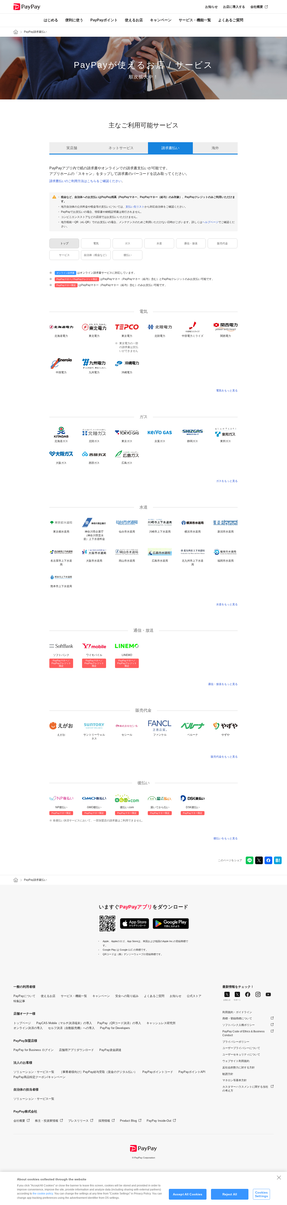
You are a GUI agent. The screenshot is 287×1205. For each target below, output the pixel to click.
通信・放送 (191, 243)
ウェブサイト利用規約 (235, 1061)
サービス (64, 255)
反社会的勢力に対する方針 (238, 1067)
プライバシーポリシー (235, 1041)
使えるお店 (134, 20)
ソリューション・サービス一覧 (33, 1072)
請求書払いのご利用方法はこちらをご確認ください (85, 181)
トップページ (22, 1023)
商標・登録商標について (237, 1018)
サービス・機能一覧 (195, 20)
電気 (96, 243)
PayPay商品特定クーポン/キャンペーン (39, 1077)
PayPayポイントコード (157, 1072)
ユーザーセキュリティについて (241, 1054)
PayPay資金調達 (110, 1050)
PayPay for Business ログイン (33, 1050)
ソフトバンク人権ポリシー (238, 1025)
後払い (128, 255)
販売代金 (222, 243)
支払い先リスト (135, 206)
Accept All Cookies (187, 1194)
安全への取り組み (127, 996)
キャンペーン (161, 20)
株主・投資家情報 (46, 1120)
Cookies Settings (261, 1194)
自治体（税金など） (96, 255)
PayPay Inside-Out (159, 1120)
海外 (215, 148)
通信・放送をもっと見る (223, 684)
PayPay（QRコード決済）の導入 (119, 1023)
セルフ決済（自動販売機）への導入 (71, 1028)
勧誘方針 (227, 1074)
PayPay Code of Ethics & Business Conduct (243, 1033)
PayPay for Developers (115, 1028)
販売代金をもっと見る (224, 756)
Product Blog (128, 1120)
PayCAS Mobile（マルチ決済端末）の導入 (64, 1023)
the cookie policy (43, 1193)
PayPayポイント (104, 20)
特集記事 (19, 1001)
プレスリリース (78, 1120)
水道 (159, 243)
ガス (127, 243)
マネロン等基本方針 (234, 1080)
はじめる (51, 20)
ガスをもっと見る (227, 481)
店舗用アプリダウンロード (76, 1050)
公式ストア (194, 996)
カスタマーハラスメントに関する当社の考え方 (245, 1088)
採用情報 (104, 1120)
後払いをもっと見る (225, 838)
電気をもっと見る (227, 390)
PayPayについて (24, 996)
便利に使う (74, 20)
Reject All (229, 1194)
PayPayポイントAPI (191, 1072)
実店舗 (71, 148)
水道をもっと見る (227, 604)
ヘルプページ (210, 222)
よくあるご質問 (230, 20)
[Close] (279, 1177)
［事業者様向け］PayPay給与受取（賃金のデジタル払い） (98, 1072)
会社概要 (256, 7)
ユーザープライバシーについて (241, 1048)
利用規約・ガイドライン (237, 1012)
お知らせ (211, 7)
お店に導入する (234, 7)
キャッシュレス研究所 (161, 1023)
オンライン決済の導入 (28, 1028)
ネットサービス (121, 148)
